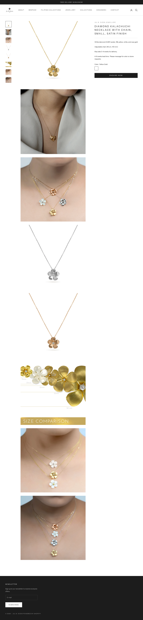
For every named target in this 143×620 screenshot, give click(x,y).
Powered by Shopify (32, 613)
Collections (86, 10)
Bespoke (33, 10)
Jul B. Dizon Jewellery (105, 22)
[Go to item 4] (8, 48)
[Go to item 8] (8, 80)
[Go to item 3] (8, 40)
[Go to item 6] (8, 64)
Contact (115, 10)
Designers (101, 10)
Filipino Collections (51, 10)
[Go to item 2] (8, 32)
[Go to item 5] (8, 56)
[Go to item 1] (8, 24)
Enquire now (116, 75)
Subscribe (14, 605)
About (21, 10)
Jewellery (70, 10)
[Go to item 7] (8, 72)
